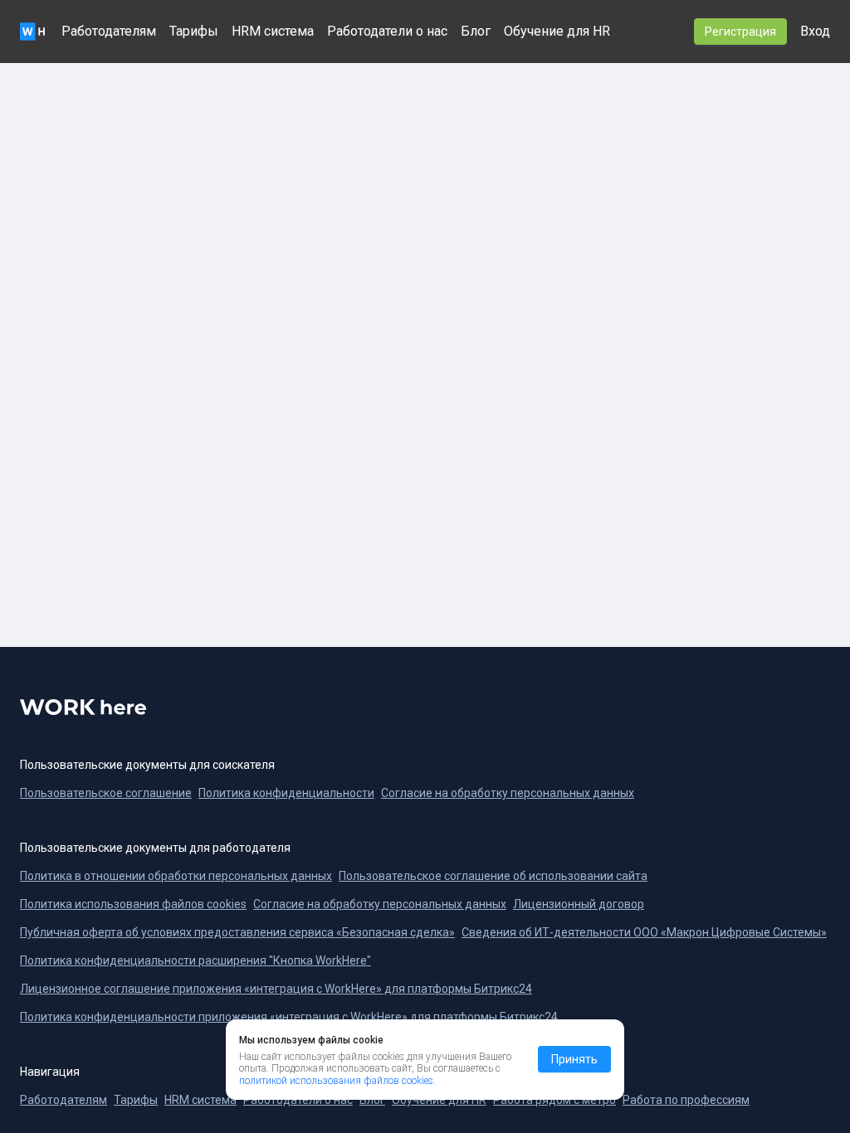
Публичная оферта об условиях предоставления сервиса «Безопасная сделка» (237, 932)
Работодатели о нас (387, 31)
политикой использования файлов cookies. (337, 1081)
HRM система (273, 31)
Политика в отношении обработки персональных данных (176, 876)
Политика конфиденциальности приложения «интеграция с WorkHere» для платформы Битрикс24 (289, 1017)
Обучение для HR (557, 31)
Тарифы (193, 31)
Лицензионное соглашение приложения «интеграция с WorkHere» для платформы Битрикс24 (276, 988)
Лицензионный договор (578, 904)
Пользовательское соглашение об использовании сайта (493, 876)
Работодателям (108, 31)
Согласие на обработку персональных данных (379, 904)
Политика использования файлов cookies (133, 904)
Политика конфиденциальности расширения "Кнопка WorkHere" (195, 960)
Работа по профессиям (686, 1099)
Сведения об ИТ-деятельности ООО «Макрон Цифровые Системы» (644, 932)
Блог (476, 31)
